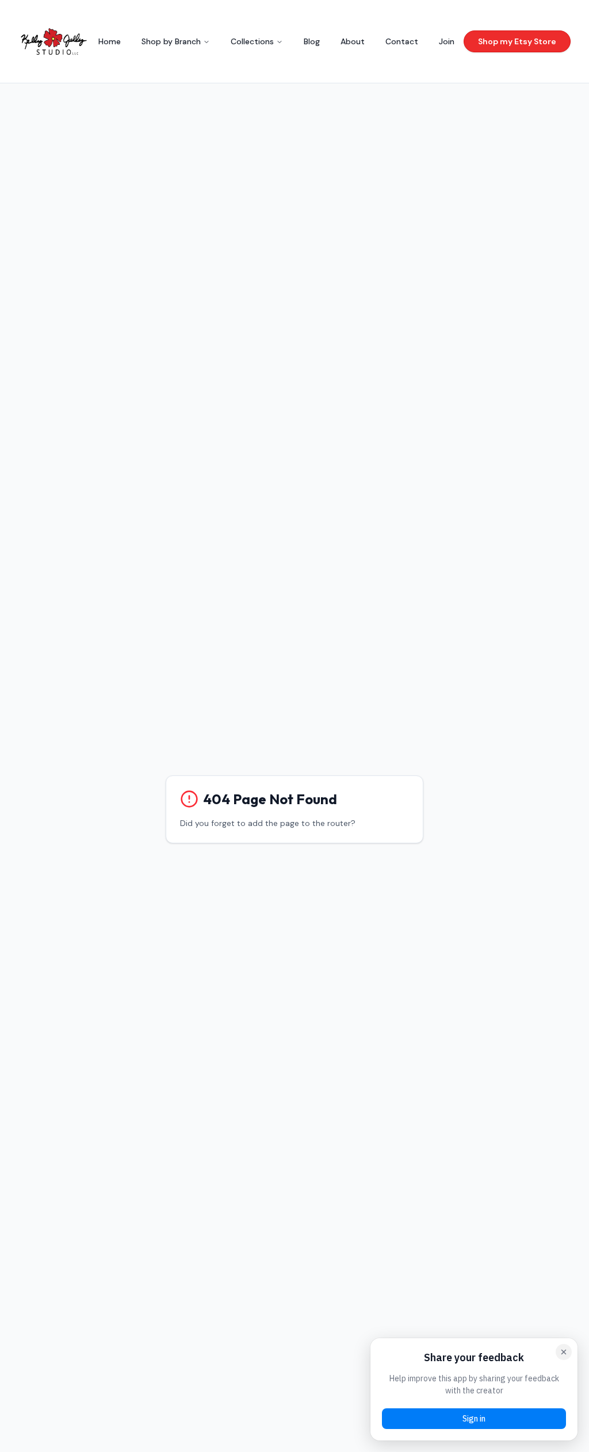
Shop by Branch (171, 41)
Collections (252, 41)
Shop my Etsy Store (517, 41)
